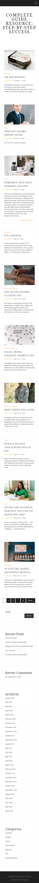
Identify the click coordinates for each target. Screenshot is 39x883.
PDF (6, 179)
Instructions (9, 845)
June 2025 (8, 752)
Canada (8, 837)
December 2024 (10, 777)
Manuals (7, 73)
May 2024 (8, 807)
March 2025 (9, 765)
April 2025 (9, 761)
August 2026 (9, 698)
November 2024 (11, 781)
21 (23, 601)
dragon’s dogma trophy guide (16, 642)
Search (8, 612)
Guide (6, 128)
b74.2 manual (13, 235)
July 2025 (8, 748)
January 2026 (10, 723)
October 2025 (10, 736)
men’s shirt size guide (19, 409)
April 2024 (9, 811)
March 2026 (9, 715)
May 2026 (8, 706)
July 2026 (8, 702)
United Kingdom (11, 288)
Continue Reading (27, 220)
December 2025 (10, 727)
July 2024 (8, 798)
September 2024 (11, 790)
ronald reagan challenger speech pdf (17, 447)
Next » (30, 601)
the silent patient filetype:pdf (16, 654)
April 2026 (9, 710)
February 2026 (10, 719)
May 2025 (8, 756)
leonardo (8, 80)
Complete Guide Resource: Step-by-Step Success (19, 23)
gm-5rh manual (14, 77)
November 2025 (11, 731)
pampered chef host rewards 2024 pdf (19, 646)
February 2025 (10, 769)
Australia (8, 833)
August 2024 (9, 794)
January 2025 (10, 773)
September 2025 (11, 740)
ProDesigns (24, 880)
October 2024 (10, 786)
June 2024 (8, 802)
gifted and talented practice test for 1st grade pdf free (18, 511)
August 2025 (9, 744)
